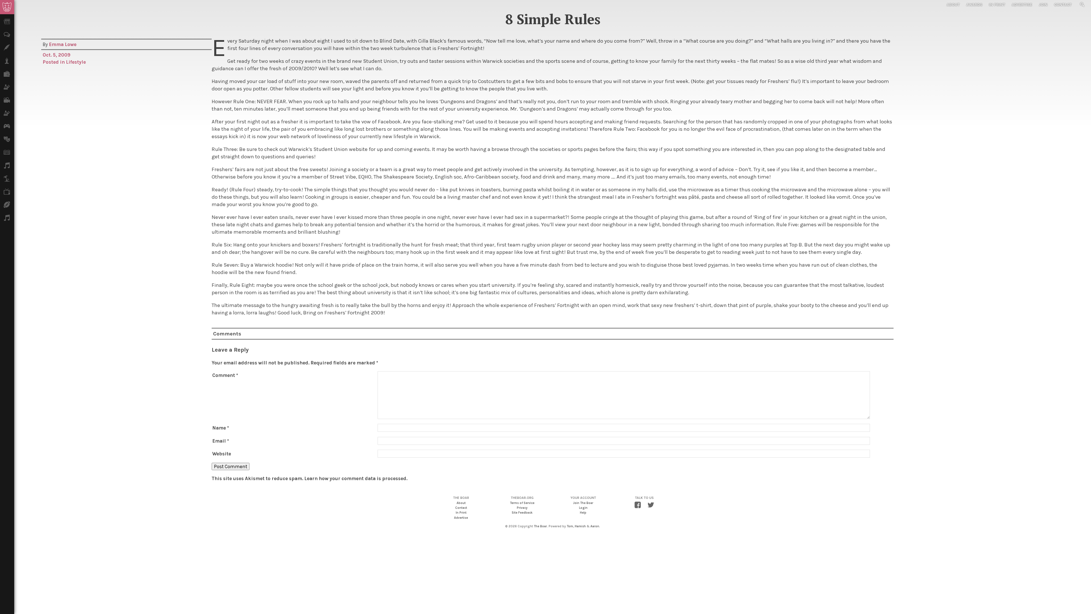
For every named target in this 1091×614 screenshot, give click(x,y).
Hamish (580, 526)
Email (220, 441)
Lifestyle (76, 62)
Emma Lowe (62, 44)
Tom (570, 526)
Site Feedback (522, 513)
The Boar (540, 526)
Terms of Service (522, 503)
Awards (974, 4)
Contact (1063, 4)
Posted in (54, 62)
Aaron (594, 526)
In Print (997, 4)
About (953, 4)
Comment (225, 375)
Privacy (522, 508)
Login (583, 508)
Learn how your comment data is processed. (355, 478)
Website (221, 454)
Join (1043, 4)
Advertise (1022, 4)
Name (220, 428)
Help (583, 513)
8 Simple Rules (552, 19)
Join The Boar (583, 503)
